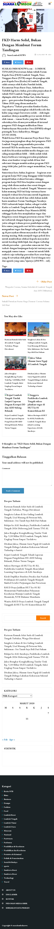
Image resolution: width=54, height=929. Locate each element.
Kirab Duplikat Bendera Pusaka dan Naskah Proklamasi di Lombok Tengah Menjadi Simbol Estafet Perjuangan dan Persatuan (26, 579)
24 (20, 729)
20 (41, 724)
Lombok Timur (10, 823)
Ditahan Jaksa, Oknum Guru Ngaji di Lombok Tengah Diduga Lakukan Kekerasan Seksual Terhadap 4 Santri (38, 379)
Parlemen (8, 842)
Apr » (12, 739)
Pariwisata (8, 838)
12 (34, 718)
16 (12, 724)
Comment (6, 468)
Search (43, 618)
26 (34, 729)
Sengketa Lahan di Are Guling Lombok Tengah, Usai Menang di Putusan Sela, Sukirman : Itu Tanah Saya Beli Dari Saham (38, 345)
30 (12, 735)
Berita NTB (8, 791)
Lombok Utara (10, 827)
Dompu (7, 803)
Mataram (7, 831)
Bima (6, 795)
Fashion (7, 807)
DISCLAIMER (11, 894)
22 (5, 729)
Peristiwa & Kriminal (12, 854)
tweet (19, 62)
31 (20, 735)
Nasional (7, 834)
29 (5, 735)
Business (7, 799)
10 (20, 718)
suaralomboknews (20, 925)
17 (20, 724)
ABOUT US (10, 890)
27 (41, 729)
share (8, 62)
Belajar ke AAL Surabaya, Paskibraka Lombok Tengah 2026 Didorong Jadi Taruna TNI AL (27, 527)
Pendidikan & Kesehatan (14, 846)
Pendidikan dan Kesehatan (15, 850)
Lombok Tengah (10, 819)
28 (48, 729)
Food (6, 811)
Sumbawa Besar (10, 874)
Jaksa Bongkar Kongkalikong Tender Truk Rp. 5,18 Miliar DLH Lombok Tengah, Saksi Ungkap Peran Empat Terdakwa (26, 536)
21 (48, 724)
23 (12, 729)
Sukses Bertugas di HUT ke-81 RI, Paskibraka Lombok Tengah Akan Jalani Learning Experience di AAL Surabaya (24, 568)
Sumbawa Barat (10, 870)
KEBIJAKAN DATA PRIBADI (17, 908)
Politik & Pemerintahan (13, 858)
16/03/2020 (40, 55)
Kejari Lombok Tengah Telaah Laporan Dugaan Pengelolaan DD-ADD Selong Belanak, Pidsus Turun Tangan (14, 421)
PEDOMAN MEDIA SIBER (16, 903)
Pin (30, 62)
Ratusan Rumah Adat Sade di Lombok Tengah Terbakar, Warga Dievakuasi (23, 508)
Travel (6, 882)
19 (34, 724)
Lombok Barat (10, 815)
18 (27, 724)
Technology (9, 878)
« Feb (5, 739)
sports (6, 866)
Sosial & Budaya (10, 862)
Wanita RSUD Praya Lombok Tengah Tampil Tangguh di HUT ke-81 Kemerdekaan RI (26, 603)
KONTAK (10, 899)
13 (41, 718)
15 (5, 724)
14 (48, 718)
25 (27, 729)
